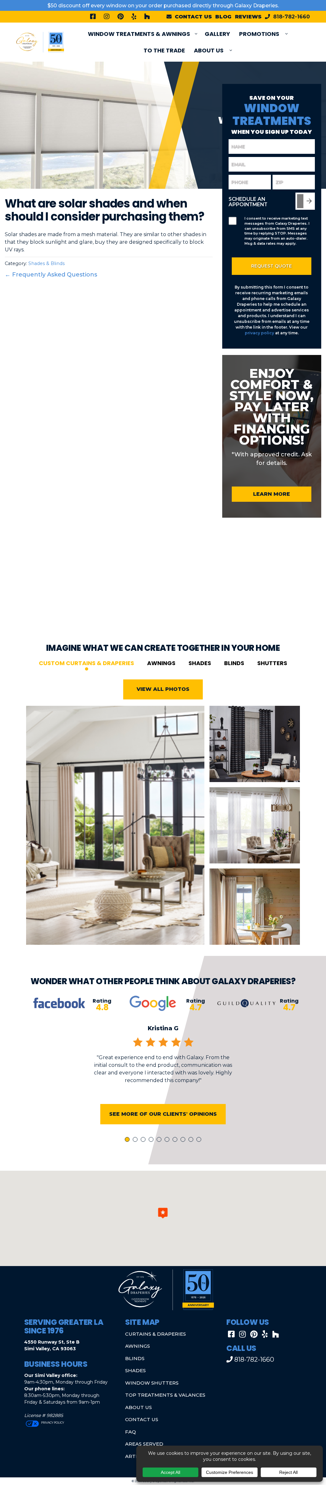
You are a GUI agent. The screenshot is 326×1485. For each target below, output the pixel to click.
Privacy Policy (52, 1422)
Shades (199, 663)
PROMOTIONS (259, 34)
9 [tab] (192, 1140)
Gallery (217, 34)
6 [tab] (168, 1140)
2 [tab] (136, 1140)
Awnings (161, 663)
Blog (223, 17)
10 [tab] (200, 1140)
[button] (162, 1213)
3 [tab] (144, 1140)
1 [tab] (128, 1140)
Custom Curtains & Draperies (86, 663)
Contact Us (141, 1419)
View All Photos (163, 689)
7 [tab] (176, 1140)
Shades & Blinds (46, 263)
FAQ (130, 1432)
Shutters (272, 663)
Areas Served (144, 1444)
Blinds (234, 663)
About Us (208, 50)
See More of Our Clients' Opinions (163, 1114)
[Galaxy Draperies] (40, 42)
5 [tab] (160, 1140)
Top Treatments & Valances (165, 1395)
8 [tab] (184, 1140)
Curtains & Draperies (155, 1334)
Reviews (248, 17)
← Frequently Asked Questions (51, 274)
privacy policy (259, 332)
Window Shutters (152, 1383)
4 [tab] (152, 1140)
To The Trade (164, 50)
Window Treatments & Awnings (139, 34)
